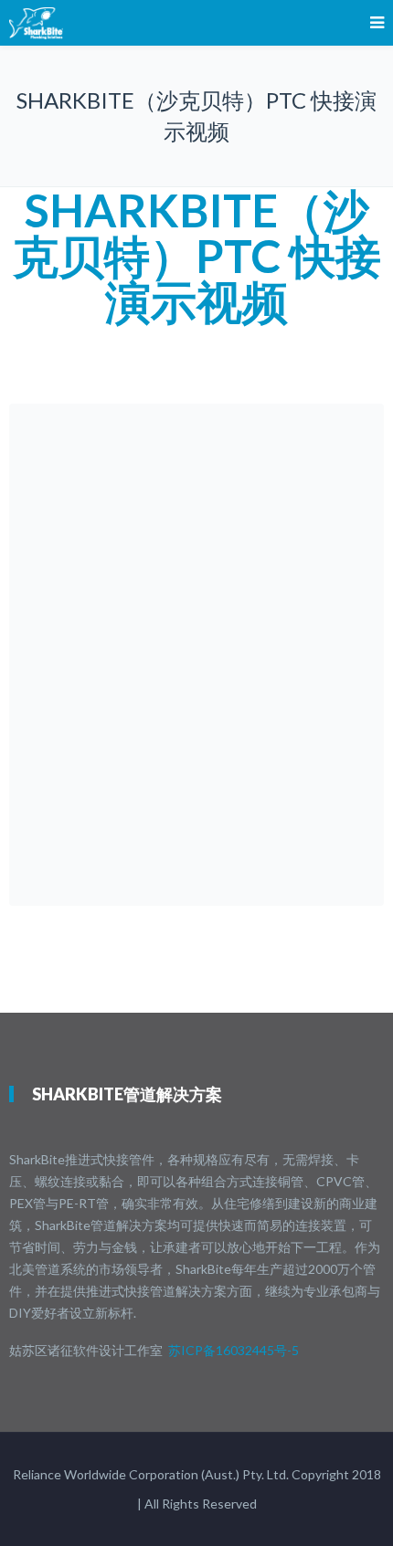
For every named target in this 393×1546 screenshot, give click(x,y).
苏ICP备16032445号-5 (233, 1350)
